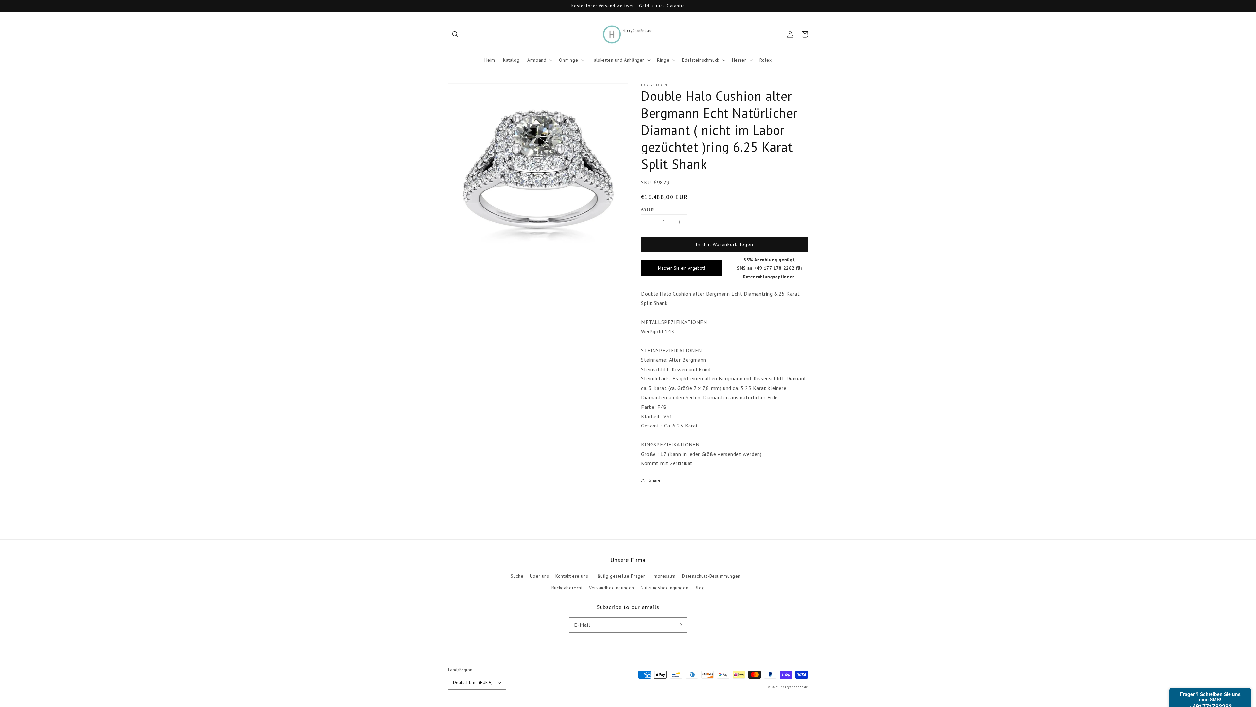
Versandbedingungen (611, 587)
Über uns (539, 576)
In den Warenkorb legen (724, 244)
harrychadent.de (794, 687)
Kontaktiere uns (571, 576)
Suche (517, 576)
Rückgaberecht (567, 587)
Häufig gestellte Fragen (620, 576)
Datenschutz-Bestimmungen (711, 576)
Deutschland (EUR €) (473, 682)
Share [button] (655, 480)
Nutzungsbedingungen (664, 587)
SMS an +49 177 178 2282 (765, 268)
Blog (700, 587)
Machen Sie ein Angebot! (681, 268)
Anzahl (647, 209)
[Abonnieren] (679, 625)
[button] (455, 34)
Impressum (663, 576)
